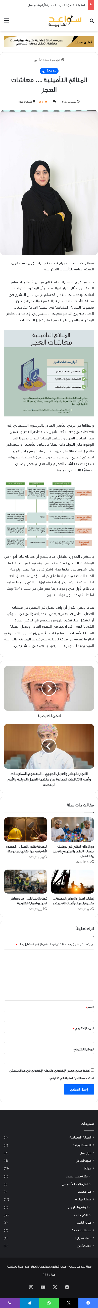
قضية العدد (79, 1215)
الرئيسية (55, 60)
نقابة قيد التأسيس (74, 1184)
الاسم (89, 1007)
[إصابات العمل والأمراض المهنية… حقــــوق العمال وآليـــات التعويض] (72, 882)
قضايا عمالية (83, 1199)
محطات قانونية (81, 1230)
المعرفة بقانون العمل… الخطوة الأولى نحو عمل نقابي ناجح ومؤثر (46, 5)
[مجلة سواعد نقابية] (65, 21)
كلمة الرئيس (83, 1222)
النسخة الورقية (82, 1145)
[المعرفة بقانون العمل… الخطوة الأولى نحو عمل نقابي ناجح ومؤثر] (25, 829)
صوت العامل (83, 1160)
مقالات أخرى (40, 60)
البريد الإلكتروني (83, 1028)
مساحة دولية (83, 1238)
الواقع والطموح (77, 1207)
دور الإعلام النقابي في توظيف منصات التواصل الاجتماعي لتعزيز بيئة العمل (73, 851)
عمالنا (87, 1168)
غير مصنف (84, 1191)
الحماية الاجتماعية (80, 1137)
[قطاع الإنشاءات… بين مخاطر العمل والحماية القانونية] (25, 882)
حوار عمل (85, 1153)
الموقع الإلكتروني (84, 1049)
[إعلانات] (49, 41)
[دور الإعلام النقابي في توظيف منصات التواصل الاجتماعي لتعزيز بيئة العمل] (72, 829)
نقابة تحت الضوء (76, 1176)
